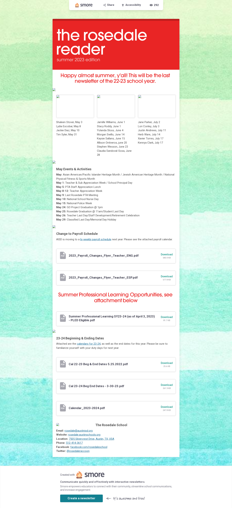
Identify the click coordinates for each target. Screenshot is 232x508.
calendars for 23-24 (88, 343)
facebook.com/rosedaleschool (88, 447)
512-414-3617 (74, 442)
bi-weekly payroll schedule (95, 239)
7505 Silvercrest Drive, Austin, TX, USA (91, 438)
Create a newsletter (81, 498)
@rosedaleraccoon (78, 451)
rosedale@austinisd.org (79, 430)
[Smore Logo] (83, 5)
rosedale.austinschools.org (84, 434)
